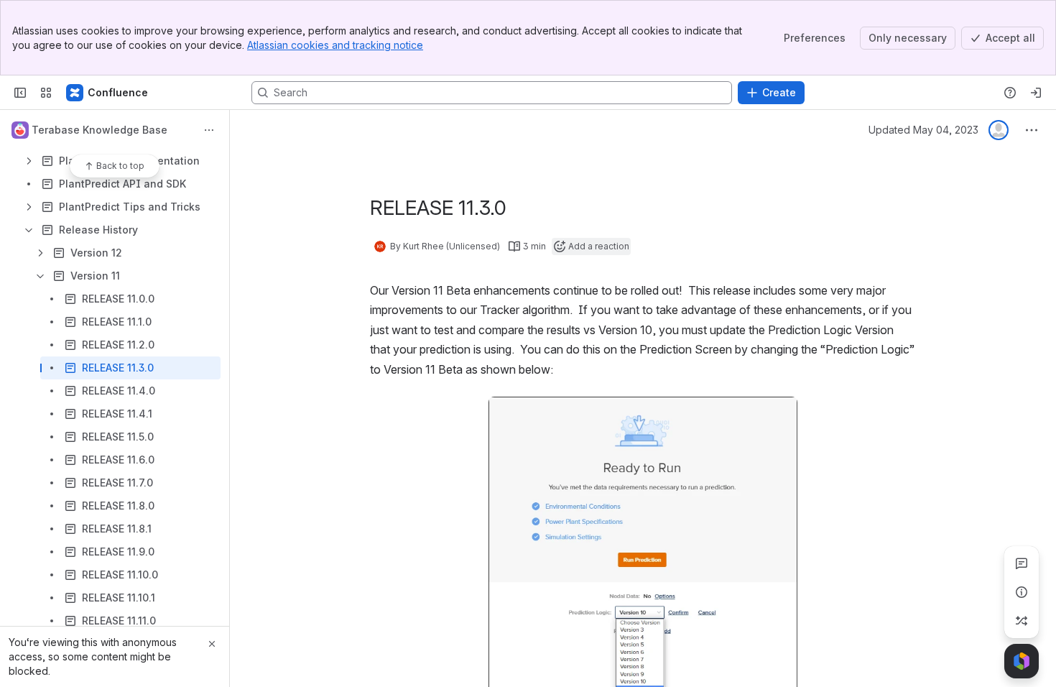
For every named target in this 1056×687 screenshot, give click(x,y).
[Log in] (1035, 92)
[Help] (1010, 92)
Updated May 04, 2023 (923, 130)
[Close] (212, 644)
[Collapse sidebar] (20, 92)
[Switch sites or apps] (45, 92)
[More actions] (209, 130)
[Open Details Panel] (1021, 592)
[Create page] (1021, 620)
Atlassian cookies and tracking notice (335, 45)
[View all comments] (1021, 563)
